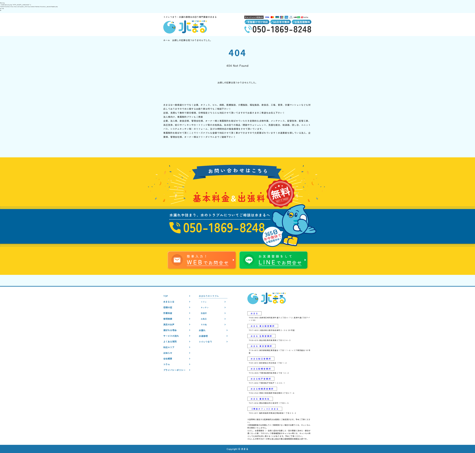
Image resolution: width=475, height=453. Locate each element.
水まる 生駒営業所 (261, 336)
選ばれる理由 (170, 330)
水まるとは (168, 301)
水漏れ (202, 330)
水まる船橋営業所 (261, 368)
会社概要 (167, 358)
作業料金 (167, 313)
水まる (254, 313)
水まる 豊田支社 (260, 398)
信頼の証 (167, 307)
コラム (166, 364)
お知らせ (167, 352)
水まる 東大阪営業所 (263, 325)
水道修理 (203, 335)
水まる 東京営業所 (261, 346)
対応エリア (168, 347)
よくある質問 (170, 341)
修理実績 (167, 318)
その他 (204, 324)
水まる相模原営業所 (262, 388)
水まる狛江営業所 (261, 358)
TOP (165, 296)
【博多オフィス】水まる (265, 408)
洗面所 (204, 313)
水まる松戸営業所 (261, 378)
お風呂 (204, 318)
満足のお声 (168, 324)
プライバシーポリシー (174, 370)
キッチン (205, 307)
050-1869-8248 (224, 226)
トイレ (204, 301)
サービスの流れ (171, 335)
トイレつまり (205, 341)
